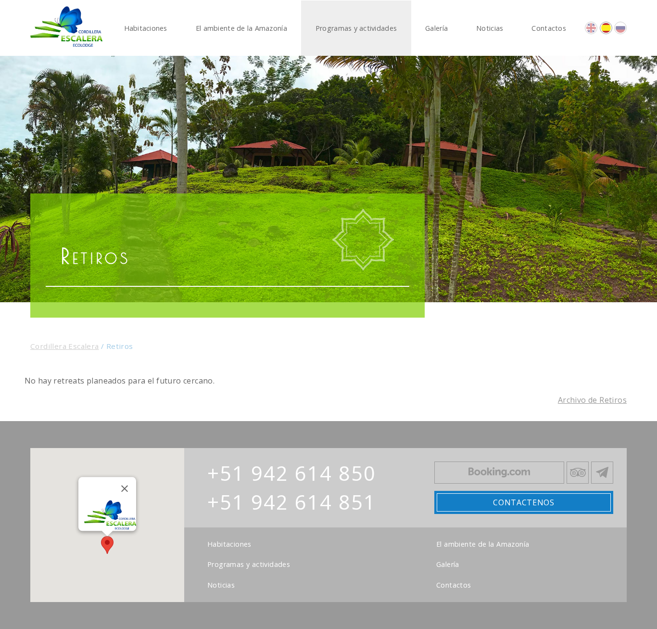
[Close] (124, 488)
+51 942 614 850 (291, 473)
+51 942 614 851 (291, 501)
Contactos (453, 585)
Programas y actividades (248, 564)
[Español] (606, 28)
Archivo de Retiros (592, 400)
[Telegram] (602, 473)
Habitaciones (229, 544)
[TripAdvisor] (578, 473)
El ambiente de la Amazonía (482, 544)
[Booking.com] (499, 473)
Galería (447, 564)
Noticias (221, 585)
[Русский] (620, 28)
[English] (591, 28)
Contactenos (523, 502)
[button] (107, 545)
